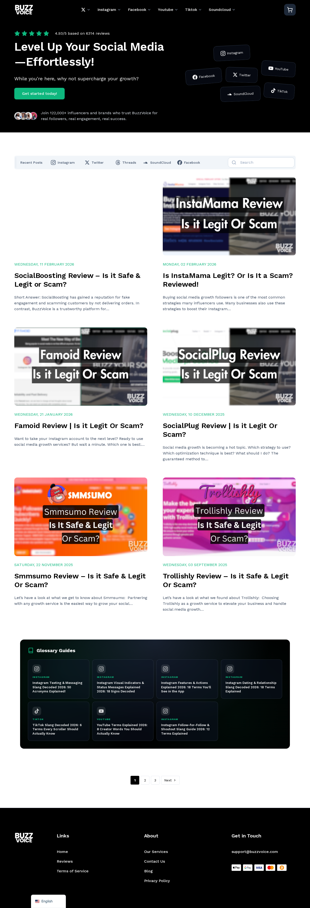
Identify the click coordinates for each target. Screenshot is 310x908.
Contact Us (154, 861)
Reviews (65, 861)
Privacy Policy (157, 880)
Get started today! (39, 93)
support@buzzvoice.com (255, 851)
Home (62, 851)
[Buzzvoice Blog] (23, 9)
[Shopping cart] (290, 10)
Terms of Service (73, 871)
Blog (148, 871)
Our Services (156, 851)
